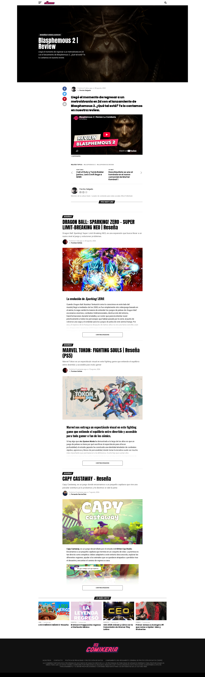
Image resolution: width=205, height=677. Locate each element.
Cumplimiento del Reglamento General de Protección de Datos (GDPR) (133, 660)
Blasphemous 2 (90, 164)
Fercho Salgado (85, 90)
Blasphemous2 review (106, 164)
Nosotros (47, 660)
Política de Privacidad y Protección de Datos (84, 660)
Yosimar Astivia (76, 243)
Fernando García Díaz (78, 494)
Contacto (58, 660)
